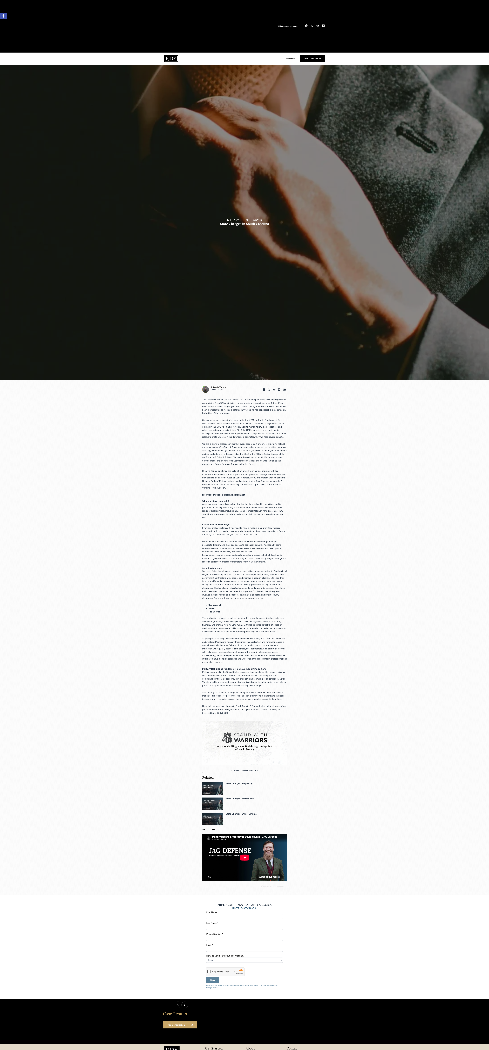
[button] (3, 16)
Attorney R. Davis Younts (248, 558)
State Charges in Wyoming (239, 783)
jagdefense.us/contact (233, 495)
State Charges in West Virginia (241, 814)
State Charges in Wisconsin (240, 798)
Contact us (266, 709)
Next (212, 980)
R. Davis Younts (218, 387)
